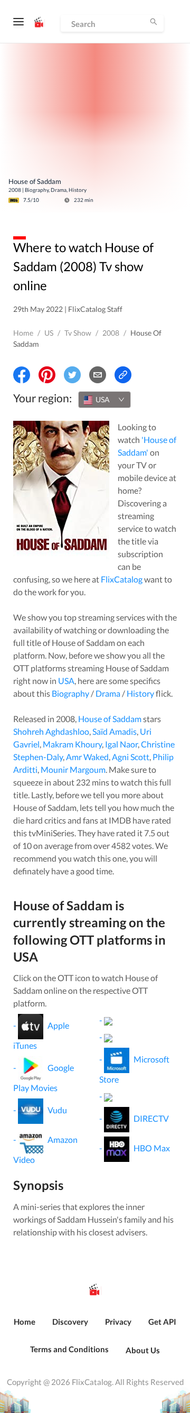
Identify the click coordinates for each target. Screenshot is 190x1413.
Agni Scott (130, 757)
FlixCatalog (121, 579)
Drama (108, 693)
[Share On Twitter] (72, 374)
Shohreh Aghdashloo (51, 731)
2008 (110, 332)
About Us (143, 1350)
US (48, 332)
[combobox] (104, 399)
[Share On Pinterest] (47, 374)
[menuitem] (24, 1327)
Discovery (70, 1321)
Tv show (77, 332)
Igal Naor (121, 744)
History (140, 693)
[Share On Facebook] (21, 374)
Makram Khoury (72, 744)
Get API (162, 1321)
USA (66, 681)
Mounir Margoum (73, 769)
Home (23, 332)
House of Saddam (109, 719)
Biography (70, 693)
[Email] (97, 374)
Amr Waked (87, 757)
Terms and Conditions (69, 1349)
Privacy (118, 1321)
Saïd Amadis (114, 731)
